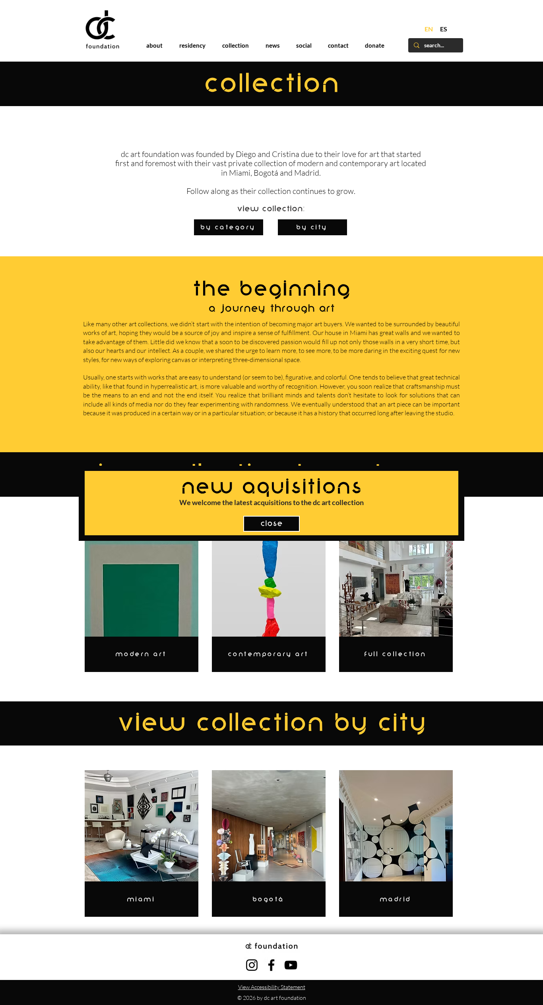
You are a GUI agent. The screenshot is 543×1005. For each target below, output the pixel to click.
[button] (435, 379)
